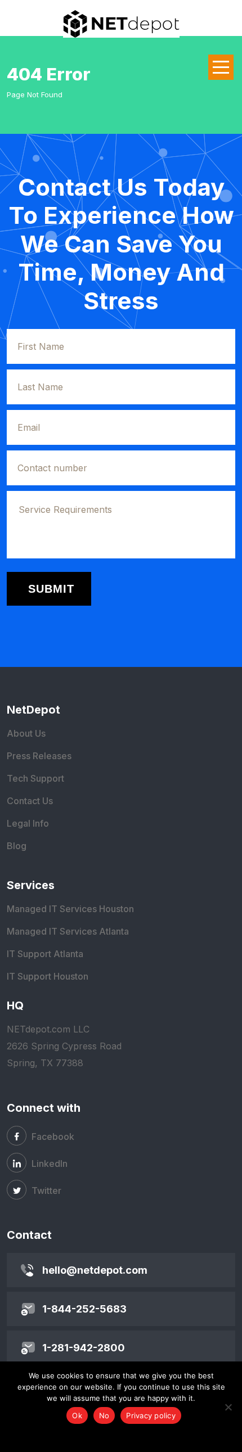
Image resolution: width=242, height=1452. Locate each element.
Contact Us (30, 800)
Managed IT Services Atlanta (68, 931)
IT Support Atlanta (45, 953)
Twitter (45, 1190)
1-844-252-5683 (84, 1309)
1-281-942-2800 (83, 1348)
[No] (228, 1407)
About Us (26, 733)
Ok (77, 1415)
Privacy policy (151, 1415)
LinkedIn (48, 1163)
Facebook (51, 1136)
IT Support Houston (47, 976)
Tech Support (35, 778)
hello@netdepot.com (94, 1270)
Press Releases (39, 755)
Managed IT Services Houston (70, 908)
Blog (16, 845)
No (104, 1415)
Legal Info (28, 823)
